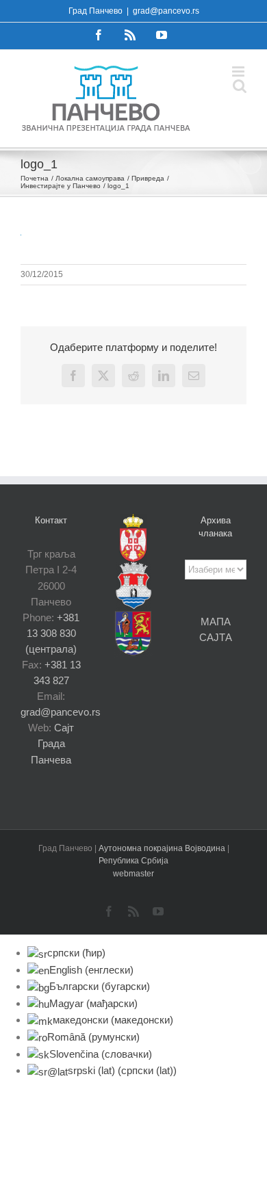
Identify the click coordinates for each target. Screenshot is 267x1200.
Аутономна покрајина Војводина (163, 848)
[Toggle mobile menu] (239, 71)
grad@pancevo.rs (166, 11)
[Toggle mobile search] (239, 86)
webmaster (133, 873)
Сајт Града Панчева (52, 743)
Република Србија (133, 860)
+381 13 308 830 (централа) (52, 633)
